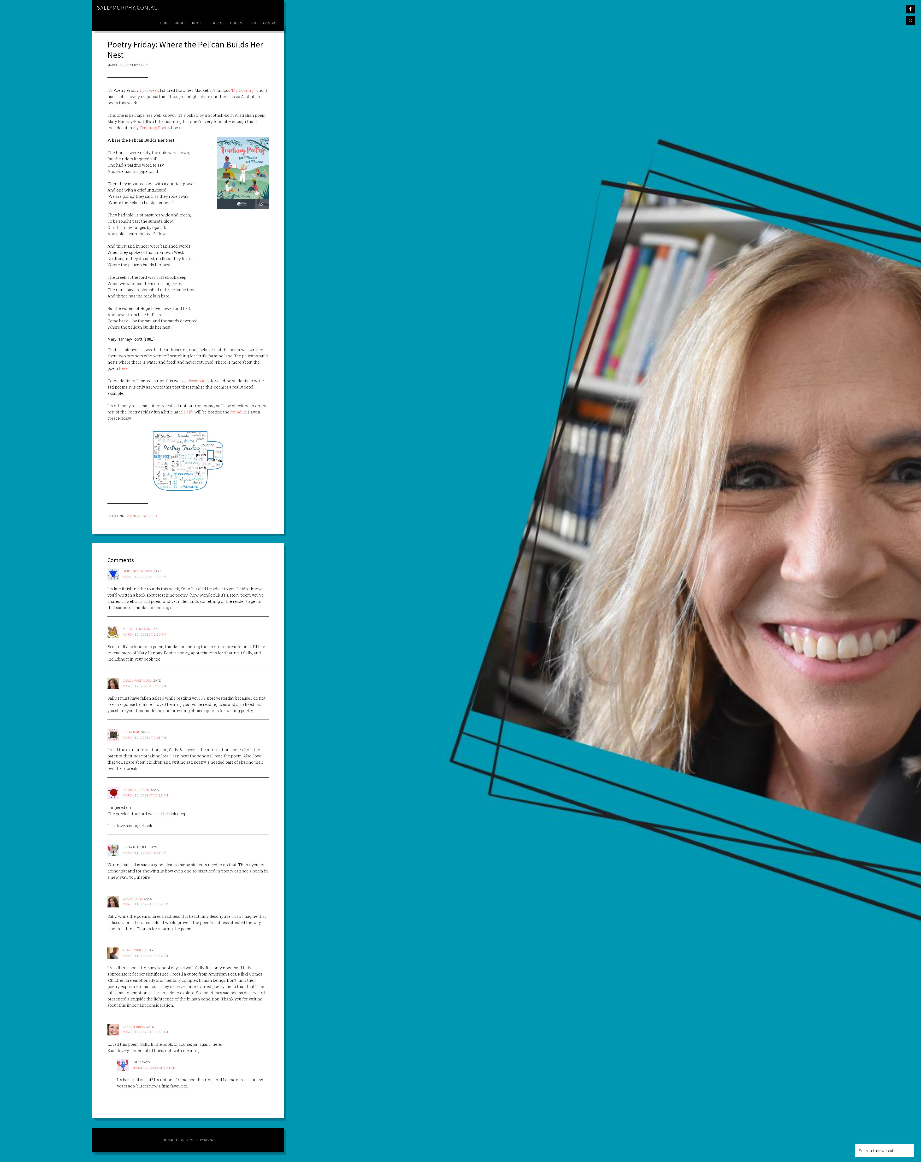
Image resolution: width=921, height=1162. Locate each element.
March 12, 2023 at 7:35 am (144, 686)
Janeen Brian (134, 1026)
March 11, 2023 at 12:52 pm (145, 904)
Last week (149, 90)
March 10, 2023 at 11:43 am (145, 1032)
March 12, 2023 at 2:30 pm (144, 634)
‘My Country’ (242, 90)
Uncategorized (143, 516)
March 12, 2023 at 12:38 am (145, 795)
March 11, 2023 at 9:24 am (154, 1067)
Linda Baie (131, 732)
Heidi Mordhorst (138, 571)
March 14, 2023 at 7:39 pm (144, 577)
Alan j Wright (135, 950)
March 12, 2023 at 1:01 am (144, 737)
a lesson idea (198, 380)
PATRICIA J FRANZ (136, 790)
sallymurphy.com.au (127, 7)
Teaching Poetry (155, 127)
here (123, 368)
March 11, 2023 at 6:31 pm (144, 852)
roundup (238, 411)
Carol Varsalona (137, 680)
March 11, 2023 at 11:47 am (145, 955)
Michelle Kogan (137, 629)
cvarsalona (133, 898)
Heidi (189, 411)
